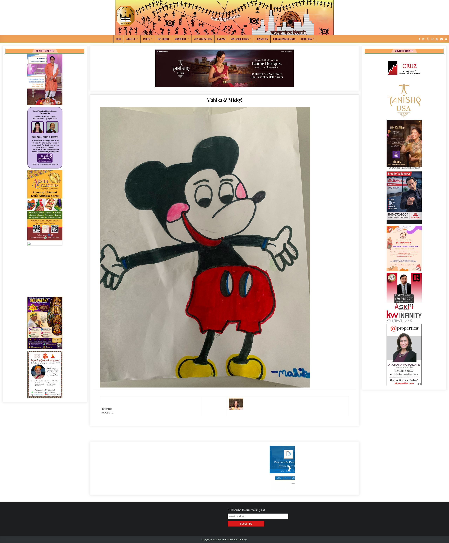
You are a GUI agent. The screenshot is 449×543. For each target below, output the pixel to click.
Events (146, 39)
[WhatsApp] (432, 39)
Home (118, 39)
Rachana (221, 39)
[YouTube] (437, 39)
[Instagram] (423, 39)
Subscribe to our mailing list (246, 515)
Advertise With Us (203, 39)
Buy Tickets (163, 39)
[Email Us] (441, 39)
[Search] (446, 39)
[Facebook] (419, 39)
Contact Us (262, 39)
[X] (428, 39)
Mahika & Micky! (224, 105)
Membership (180, 39)
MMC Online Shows (240, 39)
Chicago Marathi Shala (284, 39)
